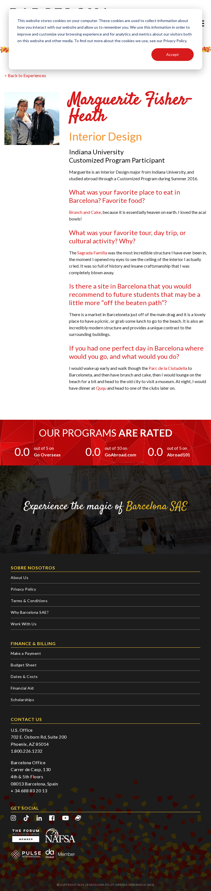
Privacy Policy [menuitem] (23, 589)
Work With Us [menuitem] (24, 623)
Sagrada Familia (92, 252)
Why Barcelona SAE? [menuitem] (30, 612)
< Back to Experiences (25, 75)
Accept (172, 54)
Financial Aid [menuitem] (22, 688)
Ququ (101, 388)
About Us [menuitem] (19, 577)
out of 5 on (44, 448)
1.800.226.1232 (26, 750)
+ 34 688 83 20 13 (29, 790)
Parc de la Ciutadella (168, 368)
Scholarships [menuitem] (22, 699)
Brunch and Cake (85, 212)
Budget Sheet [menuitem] (24, 665)
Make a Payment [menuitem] (26, 653)
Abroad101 (178, 454)
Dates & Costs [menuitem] (24, 676)
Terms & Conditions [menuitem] (29, 600)
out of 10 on (116, 448)
